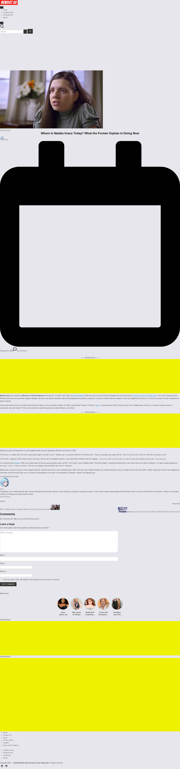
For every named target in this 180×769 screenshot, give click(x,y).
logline (97, 405)
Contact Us (7, 735)
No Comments (22, 351)
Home (5, 738)
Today (16, 476)
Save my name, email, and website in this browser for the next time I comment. (31, 579)
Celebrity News (5, 130)
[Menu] (1, 7)
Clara (2, 489)
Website (3, 571)
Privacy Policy (8, 740)
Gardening (6, 755)
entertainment (8, 753)
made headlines (79, 395)
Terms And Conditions (11, 745)
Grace (2, 476)
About (5, 733)
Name (2, 555)
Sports (5, 758)
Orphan (11, 476)
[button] (25, 32)
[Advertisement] (90, 52)
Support (6, 743)
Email (2, 563)
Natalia (6, 476)
